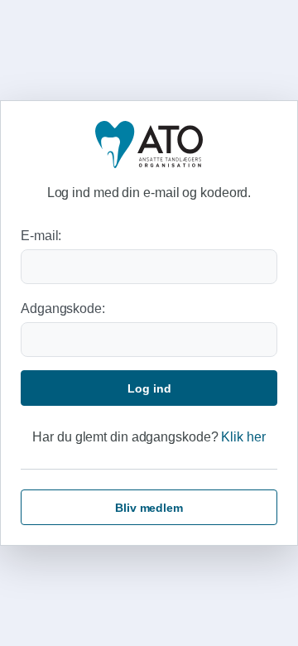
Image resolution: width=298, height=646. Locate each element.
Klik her (243, 437)
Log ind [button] (149, 388)
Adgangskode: (63, 308)
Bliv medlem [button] (149, 507)
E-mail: (41, 236)
